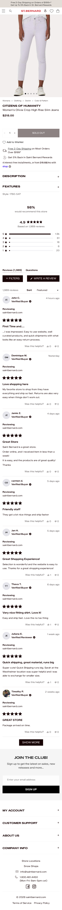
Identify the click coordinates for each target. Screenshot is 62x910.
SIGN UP (31, 789)
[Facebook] (28, 886)
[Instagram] (34, 886)
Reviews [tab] (12, 271)
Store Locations (31, 861)
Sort (29, 290)
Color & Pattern (41, 101)
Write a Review (46, 279)
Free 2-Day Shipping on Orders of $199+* (31, 2)
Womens (6, 101)
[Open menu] (3, 11)
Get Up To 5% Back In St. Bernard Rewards (31, 5)
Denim (28, 101)
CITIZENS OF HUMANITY (22, 105)
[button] (31, 234)
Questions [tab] (32, 271)
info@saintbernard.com (33, 871)
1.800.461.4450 (29, 877)
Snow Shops (31, 866)
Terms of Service (21, 903)
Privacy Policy (42, 903)
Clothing (17, 101)
